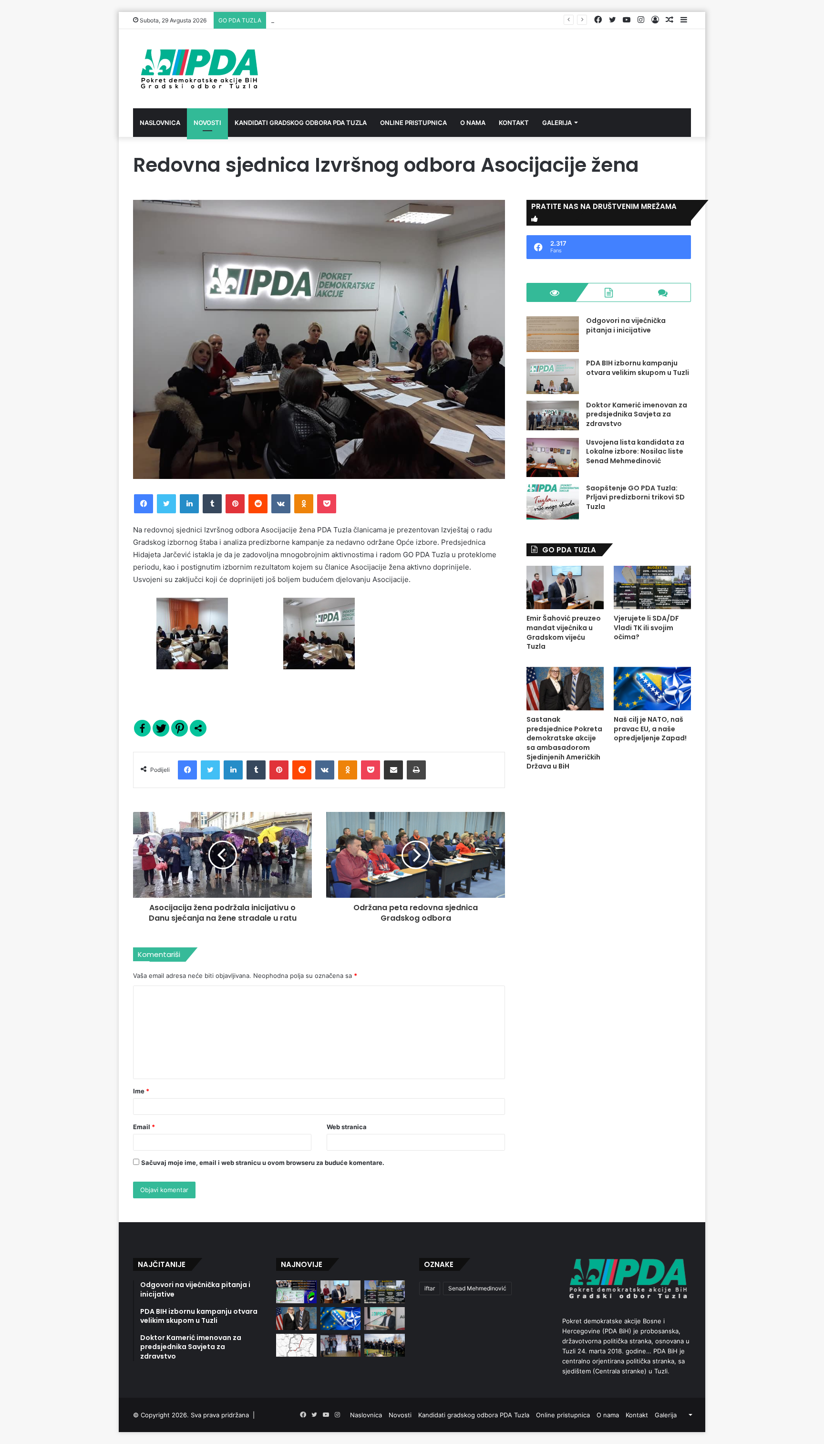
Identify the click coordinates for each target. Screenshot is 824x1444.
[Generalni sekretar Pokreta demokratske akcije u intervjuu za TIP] (384, 1318)
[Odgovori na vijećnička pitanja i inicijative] (552, 334)
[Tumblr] (212, 503)
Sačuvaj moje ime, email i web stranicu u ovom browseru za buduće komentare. (262, 1162)
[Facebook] (143, 503)
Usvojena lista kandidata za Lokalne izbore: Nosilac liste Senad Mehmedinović (635, 451)
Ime (141, 1091)
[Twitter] (166, 503)
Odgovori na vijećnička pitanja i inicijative (626, 325)
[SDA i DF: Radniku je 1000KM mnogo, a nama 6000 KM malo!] (296, 1291)
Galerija (557, 122)
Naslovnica (160, 122)
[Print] (416, 769)
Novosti (207, 122)
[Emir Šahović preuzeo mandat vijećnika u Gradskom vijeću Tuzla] (565, 587)
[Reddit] (258, 503)
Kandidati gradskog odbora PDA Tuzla (301, 122)
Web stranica (347, 1127)
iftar (429, 1288)
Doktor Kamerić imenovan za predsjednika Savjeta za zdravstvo (636, 414)
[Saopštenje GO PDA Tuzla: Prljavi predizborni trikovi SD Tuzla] (552, 501)
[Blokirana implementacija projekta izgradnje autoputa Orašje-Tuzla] (296, 1345)
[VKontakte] (280, 503)
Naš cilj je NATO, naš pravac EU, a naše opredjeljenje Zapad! (650, 729)
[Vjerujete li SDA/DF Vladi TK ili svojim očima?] (652, 587)
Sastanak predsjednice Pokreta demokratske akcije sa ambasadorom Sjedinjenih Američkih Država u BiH (564, 743)
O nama (472, 122)
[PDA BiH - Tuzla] (198, 68)
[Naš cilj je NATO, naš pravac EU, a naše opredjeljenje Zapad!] (652, 688)
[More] (198, 728)
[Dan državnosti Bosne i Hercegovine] (384, 1345)
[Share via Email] (393, 769)
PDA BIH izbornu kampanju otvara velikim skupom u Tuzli (637, 367)
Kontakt (514, 122)
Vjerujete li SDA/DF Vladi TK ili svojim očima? (336, 20)
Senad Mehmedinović (477, 1288)
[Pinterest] (235, 503)
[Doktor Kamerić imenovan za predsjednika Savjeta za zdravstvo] (552, 415)
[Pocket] (326, 503)
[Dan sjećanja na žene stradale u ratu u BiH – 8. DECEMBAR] (340, 1345)
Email (144, 1127)
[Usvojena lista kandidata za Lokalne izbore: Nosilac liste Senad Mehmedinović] (552, 457)
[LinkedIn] (189, 503)
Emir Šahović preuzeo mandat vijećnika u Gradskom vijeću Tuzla (563, 632)
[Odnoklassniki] (303, 503)
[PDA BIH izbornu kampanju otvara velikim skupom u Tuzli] (552, 376)
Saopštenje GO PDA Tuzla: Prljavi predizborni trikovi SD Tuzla (635, 497)
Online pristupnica (413, 122)
